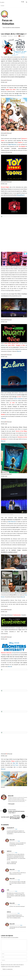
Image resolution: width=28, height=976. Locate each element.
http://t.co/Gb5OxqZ (11, 863)
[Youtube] (12, 803)
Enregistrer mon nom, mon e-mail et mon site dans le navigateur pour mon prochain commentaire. (12, 965)
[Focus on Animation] (4, 14)
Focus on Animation (8, 22)
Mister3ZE (22, 36)
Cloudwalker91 (10, 827)
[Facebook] (21, 1)
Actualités (5, 36)
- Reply (16, 829)
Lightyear (9, 851)
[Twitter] (23, 1)
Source (19, 95)
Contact (2, 5)
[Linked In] (11, 803)
